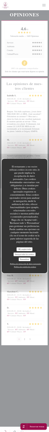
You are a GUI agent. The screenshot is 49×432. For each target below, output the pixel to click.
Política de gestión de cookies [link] (25, 267)
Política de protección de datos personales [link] (25, 264)
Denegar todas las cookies (24, 254)
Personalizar (24, 259)
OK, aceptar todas (24, 249)
